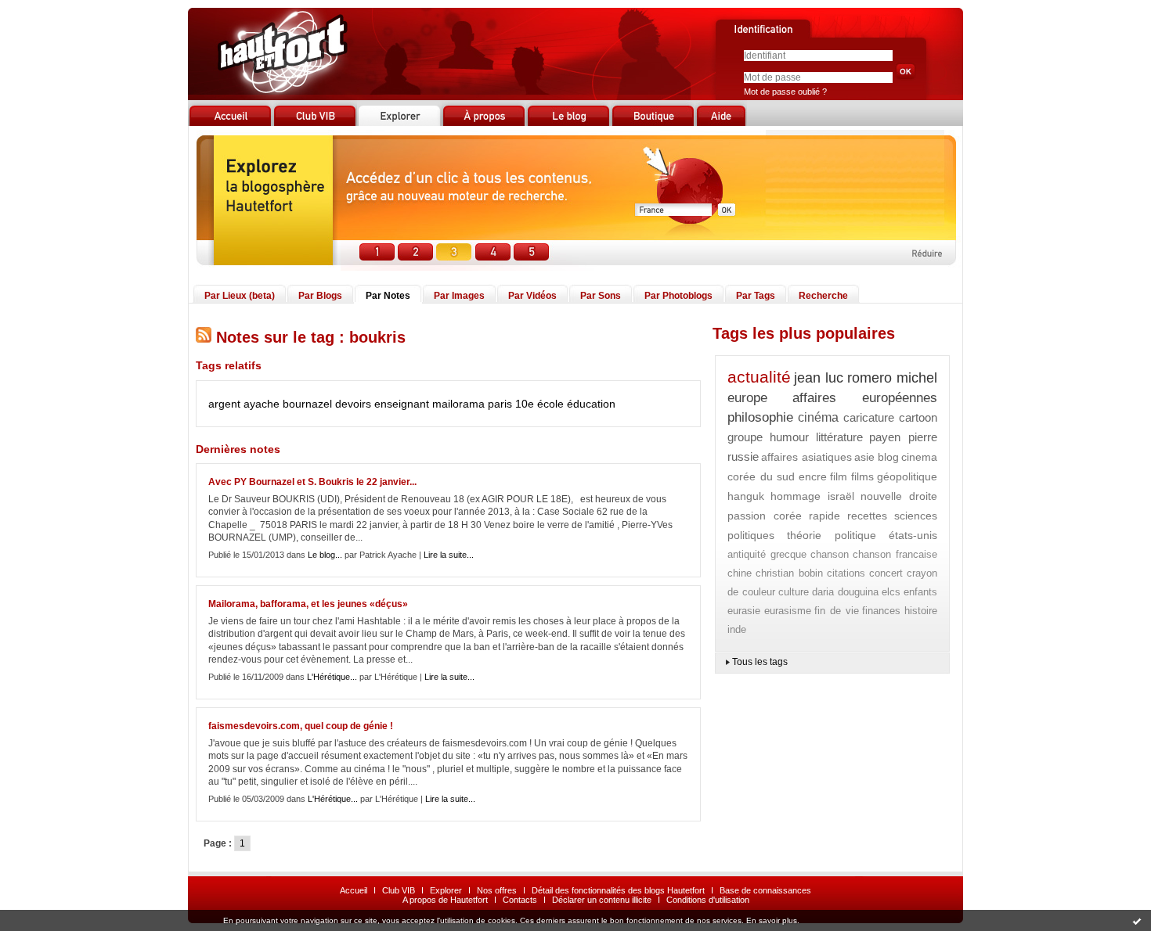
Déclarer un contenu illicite (601, 899)
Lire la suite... (449, 554)
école (550, 403)
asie (864, 457)
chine (739, 573)
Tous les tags (760, 661)
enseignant (401, 403)
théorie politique (831, 535)
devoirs (353, 403)
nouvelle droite (899, 496)
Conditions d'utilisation (707, 899)
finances (881, 610)
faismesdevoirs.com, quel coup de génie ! (300, 726)
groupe (745, 437)
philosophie (760, 417)
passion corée (764, 515)
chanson (829, 554)
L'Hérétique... (332, 676)
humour (789, 437)
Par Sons (600, 295)
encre (813, 476)
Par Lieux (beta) (239, 295)
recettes (867, 515)
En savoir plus (771, 920)
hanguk (745, 496)
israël (841, 496)
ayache (262, 403)
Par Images (459, 295)
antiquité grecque (766, 554)
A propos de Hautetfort (445, 899)
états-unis (913, 535)
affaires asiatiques (806, 457)
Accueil (353, 890)
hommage (795, 496)
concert (886, 573)
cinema (919, 457)
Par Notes (388, 295)
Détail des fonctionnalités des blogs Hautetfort (618, 890)
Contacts (520, 899)
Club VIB (398, 890)
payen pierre (903, 437)
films (862, 476)
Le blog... (325, 554)
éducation (591, 403)
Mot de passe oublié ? (785, 91)
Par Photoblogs (678, 295)
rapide (824, 515)
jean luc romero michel (865, 378)
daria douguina (845, 592)
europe (747, 397)
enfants (920, 592)
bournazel (307, 403)
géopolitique (907, 476)
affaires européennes (865, 397)
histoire (920, 610)
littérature (839, 437)
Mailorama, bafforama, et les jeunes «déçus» (308, 603)
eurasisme (787, 610)
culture (793, 592)
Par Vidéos (532, 295)
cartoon (918, 417)
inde (736, 629)
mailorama (458, 403)
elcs (891, 592)
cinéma (818, 417)
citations (846, 573)
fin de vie (836, 610)
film (838, 476)
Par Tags (755, 295)
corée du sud (761, 476)
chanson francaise (895, 554)
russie (743, 456)
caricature (868, 417)
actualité (759, 377)
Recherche (823, 295)
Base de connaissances (765, 890)
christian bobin (789, 573)
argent (224, 403)
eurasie (743, 610)
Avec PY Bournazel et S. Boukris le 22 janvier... (312, 481)
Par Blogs (320, 295)
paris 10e (511, 403)
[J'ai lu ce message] (1137, 921)
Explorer (446, 890)
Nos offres (497, 890)
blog (888, 457)
